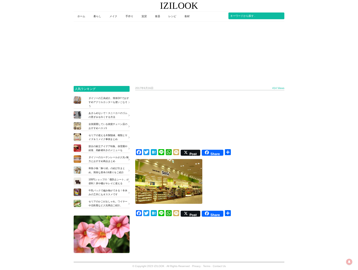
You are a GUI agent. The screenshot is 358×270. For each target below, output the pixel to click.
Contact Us (219, 266)
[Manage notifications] (349, 262)
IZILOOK (179, 5)
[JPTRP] (102, 252)
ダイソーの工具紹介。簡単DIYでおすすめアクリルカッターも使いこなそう (109, 102)
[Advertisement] (179, 52)
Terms (207, 266)
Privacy (196, 266)
